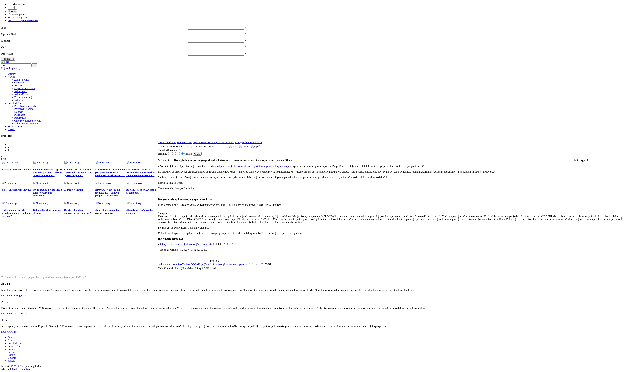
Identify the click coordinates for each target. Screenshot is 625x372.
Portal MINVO (15, 343)
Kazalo (11, 360)
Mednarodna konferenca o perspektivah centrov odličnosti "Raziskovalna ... (110, 172)
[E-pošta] (256, 146)
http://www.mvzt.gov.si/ (13, 295)
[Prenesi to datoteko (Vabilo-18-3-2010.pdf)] (182, 264)
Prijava (4, 68)
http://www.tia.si (9, 331)
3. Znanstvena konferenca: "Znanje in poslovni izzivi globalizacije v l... (78, 172)
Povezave (13, 352)
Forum (11, 349)
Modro (15, 369)
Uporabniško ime (17, 4)
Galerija (12, 357)
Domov (12, 337)
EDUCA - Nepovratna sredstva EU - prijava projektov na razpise (107, 192)
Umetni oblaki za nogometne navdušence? (77, 211)
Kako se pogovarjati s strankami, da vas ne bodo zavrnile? (16, 213)
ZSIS (16, 366)
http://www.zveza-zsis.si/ (14, 313)
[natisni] (243, 146)
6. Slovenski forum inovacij (16, 169)
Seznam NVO (15, 346)
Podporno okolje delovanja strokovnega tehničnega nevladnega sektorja (252, 166)
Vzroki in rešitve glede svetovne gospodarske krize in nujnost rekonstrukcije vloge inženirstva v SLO (210, 142)
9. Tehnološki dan (73, 189)
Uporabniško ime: (10, 34)
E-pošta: (5, 40)
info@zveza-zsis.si (169, 244)
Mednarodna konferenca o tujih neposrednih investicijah (47, 192)
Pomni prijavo (19, 14)
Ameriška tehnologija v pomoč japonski (108, 211)
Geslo (11, 7)
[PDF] (233, 146)
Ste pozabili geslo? (17, 17)
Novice (11, 340)
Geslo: (4, 47)
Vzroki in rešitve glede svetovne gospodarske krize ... (232, 264)
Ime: (3, 27)
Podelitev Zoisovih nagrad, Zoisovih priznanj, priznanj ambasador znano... (48, 172)
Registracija (8, 59)
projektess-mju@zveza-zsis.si (196, 244)
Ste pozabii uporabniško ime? (23, 20)
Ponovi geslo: (8, 53)
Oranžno (25, 369)
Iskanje (11, 354)
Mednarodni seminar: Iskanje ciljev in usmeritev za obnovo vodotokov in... (140, 172)
